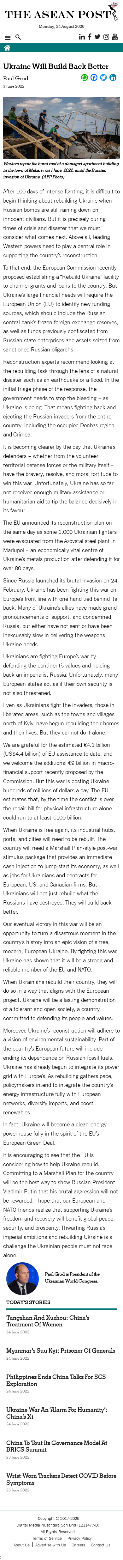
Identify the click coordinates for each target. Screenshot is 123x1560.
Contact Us (100, 1544)
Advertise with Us (50, 1544)
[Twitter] (103, 77)
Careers (78, 1544)
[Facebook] (94, 77)
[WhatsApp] (84, 77)
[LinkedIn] (113, 77)
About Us (22, 1544)
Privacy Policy (79, 1538)
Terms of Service (47, 1538)
